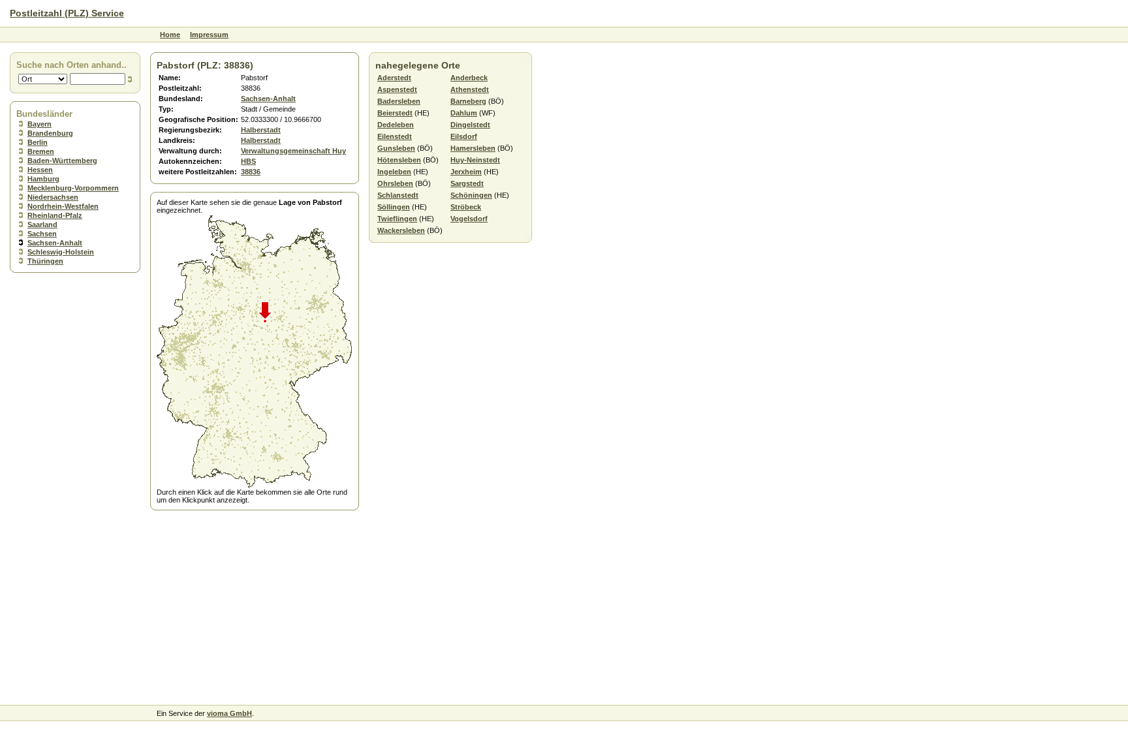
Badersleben (398, 101)
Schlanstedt (397, 195)
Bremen (40, 151)
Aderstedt (394, 78)
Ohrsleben (395, 183)
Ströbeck (465, 207)
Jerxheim (466, 172)
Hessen (40, 170)
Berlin (37, 142)
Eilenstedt (394, 136)
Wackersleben (401, 230)
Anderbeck (469, 78)
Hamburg (43, 179)
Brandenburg (50, 133)
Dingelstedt (470, 125)
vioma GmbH (229, 713)
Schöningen (471, 195)
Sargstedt (467, 183)
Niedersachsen (52, 197)
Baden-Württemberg (62, 160)
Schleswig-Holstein (60, 252)
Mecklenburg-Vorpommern (73, 188)
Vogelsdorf (469, 219)
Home (170, 35)
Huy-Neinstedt (475, 160)
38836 (250, 172)
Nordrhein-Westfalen (63, 206)
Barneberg (468, 101)
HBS (248, 161)
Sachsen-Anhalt (54, 243)
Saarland (42, 224)
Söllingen (393, 207)
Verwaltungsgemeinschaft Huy (293, 151)
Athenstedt (469, 89)
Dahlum (463, 113)
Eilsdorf (463, 136)
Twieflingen (397, 219)
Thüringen (45, 261)
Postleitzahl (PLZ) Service (67, 13)
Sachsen (42, 234)
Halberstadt (261, 130)
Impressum (209, 35)
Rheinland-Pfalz (54, 215)
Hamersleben (472, 148)
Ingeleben (394, 172)
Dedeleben (395, 125)
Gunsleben (396, 148)
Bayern (39, 124)
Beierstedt (395, 113)
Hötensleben (399, 160)
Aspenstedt (397, 89)
